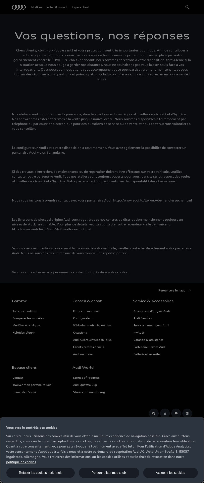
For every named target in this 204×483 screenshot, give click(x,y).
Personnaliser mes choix (109, 472)
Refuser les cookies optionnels (40, 472)
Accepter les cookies (170, 472)
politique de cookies (21, 462)
